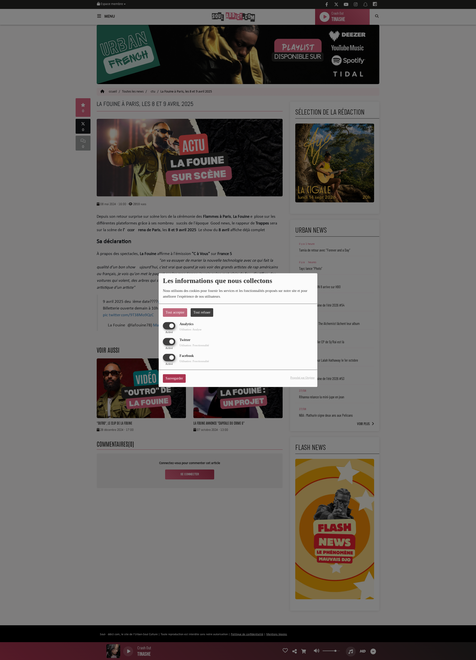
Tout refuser (201, 312)
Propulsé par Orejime (302, 377)
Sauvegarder (174, 378)
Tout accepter (175, 312)
